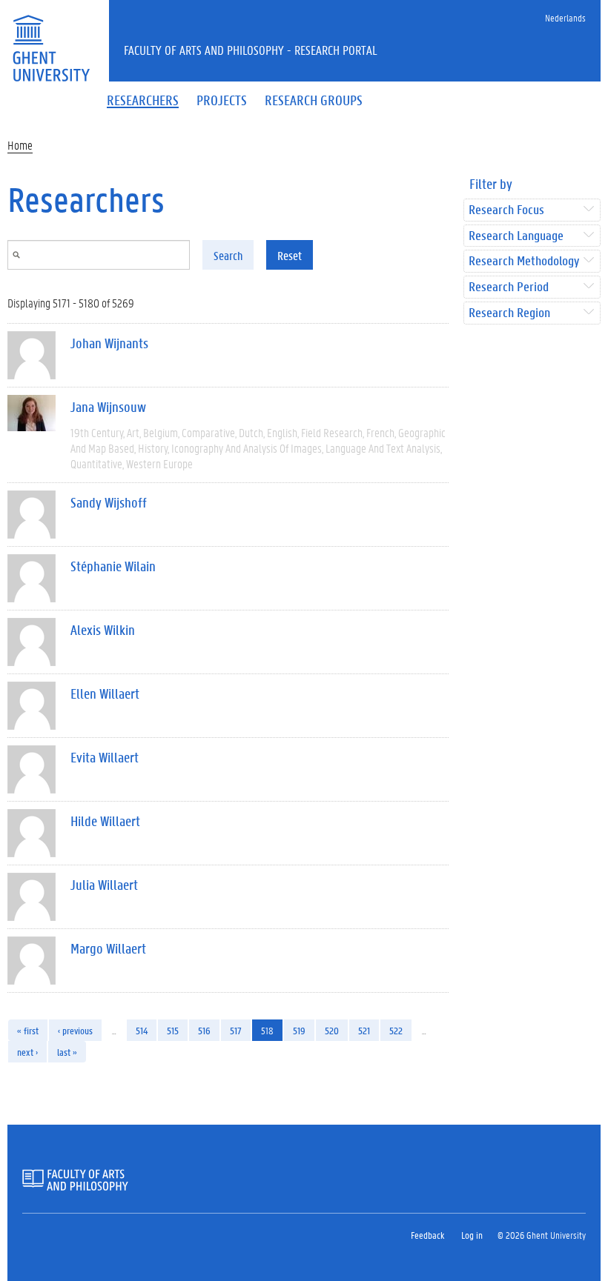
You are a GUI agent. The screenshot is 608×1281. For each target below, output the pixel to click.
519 (299, 1030)
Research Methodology (524, 261)
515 (173, 1030)
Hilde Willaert (105, 821)
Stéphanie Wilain (113, 566)
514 (142, 1030)
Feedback (427, 1234)
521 (364, 1030)
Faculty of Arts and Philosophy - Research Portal (250, 49)
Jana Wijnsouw (108, 407)
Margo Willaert (108, 948)
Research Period (509, 287)
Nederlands (565, 17)
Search (228, 255)
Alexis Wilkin (102, 630)
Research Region (509, 313)
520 (332, 1030)
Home (20, 145)
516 (204, 1030)
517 (236, 1030)
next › (27, 1051)
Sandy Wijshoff (108, 502)
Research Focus (506, 210)
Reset (289, 255)
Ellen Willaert (104, 693)
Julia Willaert (104, 885)
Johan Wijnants (109, 343)
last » (67, 1051)
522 (396, 1030)
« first (28, 1030)
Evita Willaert (104, 757)
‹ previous (75, 1030)
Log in (472, 1234)
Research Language (516, 236)
